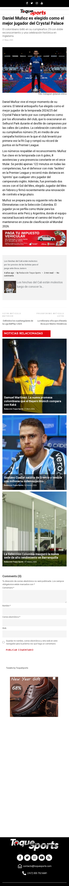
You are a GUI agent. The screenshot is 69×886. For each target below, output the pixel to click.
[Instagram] (34, 857)
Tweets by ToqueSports (17, 668)
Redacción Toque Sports (30, 273)
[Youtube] (42, 857)
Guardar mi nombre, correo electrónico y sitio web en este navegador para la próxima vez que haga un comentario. (31, 642)
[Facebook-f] (20, 857)
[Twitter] (27, 857)
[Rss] (49, 857)
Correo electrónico (11, 617)
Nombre (6, 606)
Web (4, 628)
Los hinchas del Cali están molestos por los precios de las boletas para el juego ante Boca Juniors (21, 265)
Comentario (8, 588)
